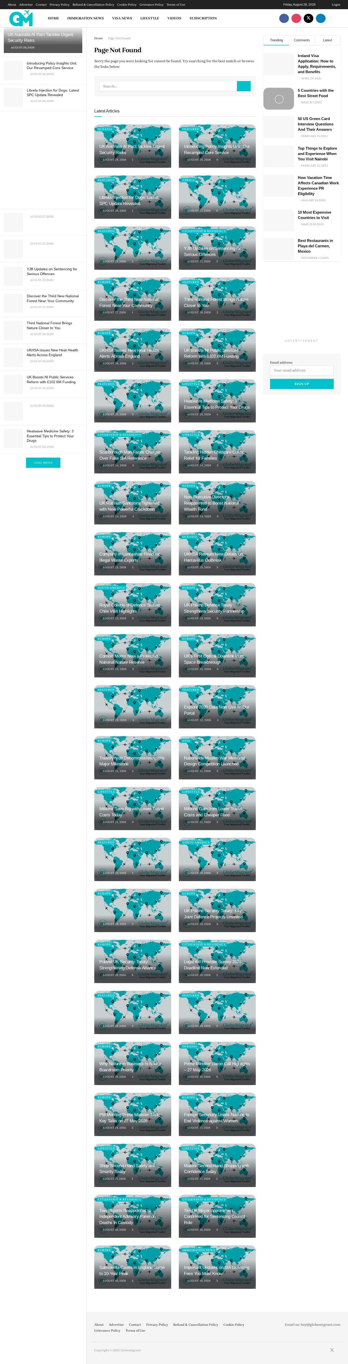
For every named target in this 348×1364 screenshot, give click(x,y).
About (12, 4)
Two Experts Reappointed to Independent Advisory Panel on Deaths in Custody (127, 1216)
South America (111, 587)
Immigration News (85, 18)
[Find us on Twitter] (308, 18)
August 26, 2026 (198, 312)
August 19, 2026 (114, 975)
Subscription (203, 18)
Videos (174, 18)
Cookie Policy (127, 4)
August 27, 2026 (198, 210)
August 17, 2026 (198, 1127)
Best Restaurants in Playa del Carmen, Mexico (315, 245)
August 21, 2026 (114, 771)
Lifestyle (149, 18)
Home (53, 18)
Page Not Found (119, 38)
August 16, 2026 (114, 1229)
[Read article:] (217, 197)
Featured (190, 129)
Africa (188, 180)
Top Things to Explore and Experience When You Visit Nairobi (317, 153)
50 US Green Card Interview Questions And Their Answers (315, 124)
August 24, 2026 (114, 465)
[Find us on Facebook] (284, 18)
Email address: (281, 362)
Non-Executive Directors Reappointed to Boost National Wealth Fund (211, 503)
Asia (186, 740)
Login (335, 4)
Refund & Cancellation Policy (93, 4)
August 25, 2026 (198, 363)
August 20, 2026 (114, 873)
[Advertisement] (44, 159)
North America (196, 842)
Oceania (105, 129)
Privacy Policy (60, 4)
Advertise (26, 4)
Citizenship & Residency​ (204, 231)
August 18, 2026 (114, 1076)
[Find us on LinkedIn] (321, 18)
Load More (43, 462)
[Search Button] (338, 18)
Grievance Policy (152, 4)
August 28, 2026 (114, 159)
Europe (104, 282)
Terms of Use (176, 4)
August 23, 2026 (114, 567)
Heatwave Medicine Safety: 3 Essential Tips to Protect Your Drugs (50, 435)
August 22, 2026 (114, 669)
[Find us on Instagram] (296, 18)
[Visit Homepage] (21, 18)
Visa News (122, 18)
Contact (41, 4)
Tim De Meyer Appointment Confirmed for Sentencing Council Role (214, 1216)
